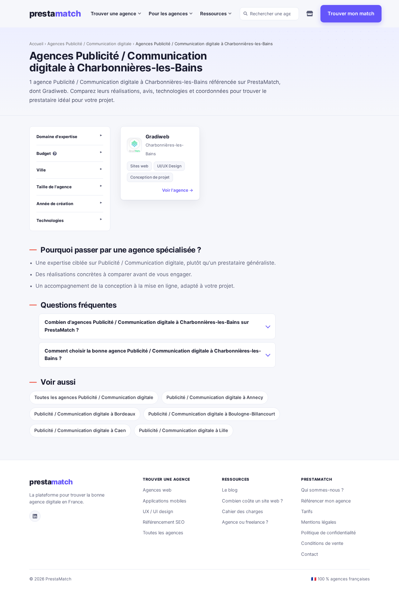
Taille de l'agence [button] (54, 186)
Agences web (157, 490)
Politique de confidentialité (328, 533)
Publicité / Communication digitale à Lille (183, 430)
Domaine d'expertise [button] (56, 136)
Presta (55, 13)
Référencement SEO (164, 522)
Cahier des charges (242, 511)
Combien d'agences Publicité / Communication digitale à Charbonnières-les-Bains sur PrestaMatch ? (147, 326)
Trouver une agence (113, 14)
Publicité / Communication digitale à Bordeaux (84, 414)
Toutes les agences (163, 533)
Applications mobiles (164, 501)
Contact (309, 554)
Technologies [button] (50, 220)
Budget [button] (43, 153)
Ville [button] (41, 169)
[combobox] (269, 13)
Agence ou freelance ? (245, 522)
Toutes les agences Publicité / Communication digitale (93, 397)
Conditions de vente (322, 543)
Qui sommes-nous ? (322, 490)
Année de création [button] (54, 203)
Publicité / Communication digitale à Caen (80, 430)
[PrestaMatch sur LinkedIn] (35, 516)
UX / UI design (158, 511)
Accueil (36, 43)
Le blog (230, 490)
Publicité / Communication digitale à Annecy (214, 397)
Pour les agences (168, 14)
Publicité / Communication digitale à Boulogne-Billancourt (211, 414)
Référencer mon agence (326, 501)
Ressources (213, 14)
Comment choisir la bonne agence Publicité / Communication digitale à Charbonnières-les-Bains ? (153, 355)
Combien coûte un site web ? (252, 501)
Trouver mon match (351, 13)
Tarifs (307, 511)
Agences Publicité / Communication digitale (89, 43)
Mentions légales (318, 522)
